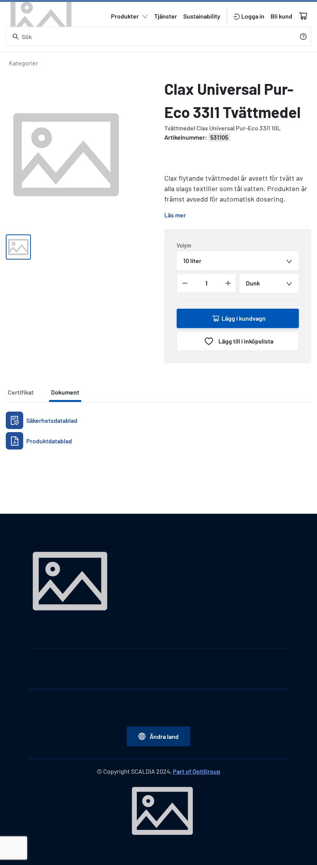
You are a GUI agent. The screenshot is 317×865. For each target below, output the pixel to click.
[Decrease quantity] (185, 283)
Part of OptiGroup (196, 771)
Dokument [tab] (65, 392)
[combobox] (238, 260)
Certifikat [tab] (21, 392)
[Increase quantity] (228, 283)
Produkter (125, 16)
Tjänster (165, 16)
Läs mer (175, 215)
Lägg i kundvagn (244, 318)
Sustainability (201, 16)
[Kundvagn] (303, 16)
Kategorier (23, 63)
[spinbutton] (206, 283)
